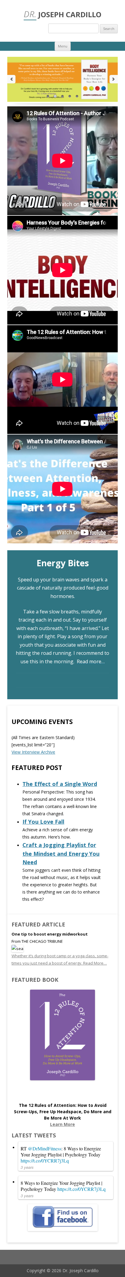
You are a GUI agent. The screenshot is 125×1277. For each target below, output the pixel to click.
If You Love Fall (43, 821)
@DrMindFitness (44, 1148)
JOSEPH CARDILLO (62, 13)
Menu (62, 46)
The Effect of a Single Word (59, 783)
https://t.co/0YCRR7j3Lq (45, 1160)
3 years (27, 1167)
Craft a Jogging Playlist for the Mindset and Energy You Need (61, 853)
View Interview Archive (33, 752)
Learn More (62, 1124)
